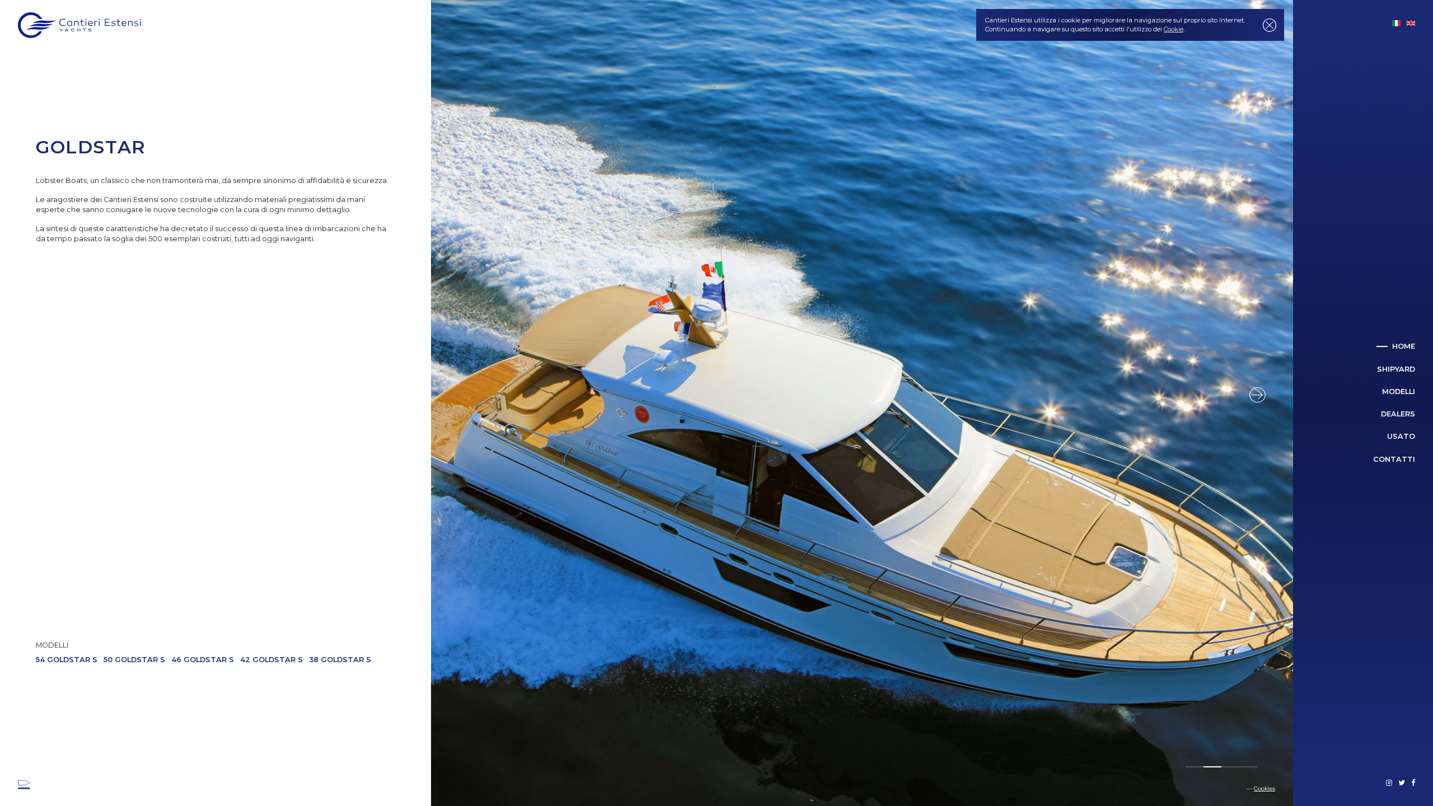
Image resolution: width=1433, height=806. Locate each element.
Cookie (1173, 29)
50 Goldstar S (134, 659)
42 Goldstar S (271, 659)
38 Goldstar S (340, 659)
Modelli (1398, 391)
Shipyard (1396, 369)
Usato (1401, 436)
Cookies (1264, 788)
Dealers (1398, 414)
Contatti (1394, 459)
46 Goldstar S (202, 659)
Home (1403, 346)
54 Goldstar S (66, 659)
